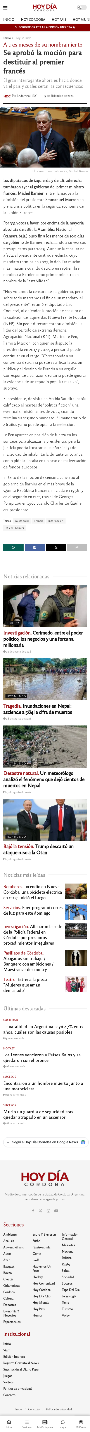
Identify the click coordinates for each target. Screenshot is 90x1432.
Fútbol (37, 1241)
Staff (6, 1350)
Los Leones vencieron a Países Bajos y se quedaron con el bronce (42, 1057)
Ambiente (10, 1234)
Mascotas (68, 1245)
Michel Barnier (14, 528)
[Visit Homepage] (44, 7)
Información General (70, 1236)
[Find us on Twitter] (40, 1210)
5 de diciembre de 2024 (59, 95)
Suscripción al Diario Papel (21, 1369)
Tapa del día (71, 1290)
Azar (6, 1260)
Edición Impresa (14, 1356)
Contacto (9, 1395)
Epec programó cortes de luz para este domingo (33, 910)
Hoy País (59, 19)
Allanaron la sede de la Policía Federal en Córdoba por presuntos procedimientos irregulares (32, 934)
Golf (36, 1260)
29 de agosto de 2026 (18, 651)
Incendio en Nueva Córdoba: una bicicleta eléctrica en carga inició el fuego (32, 891)
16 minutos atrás (15, 1066)
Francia (38, 520)
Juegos (7, 1376)
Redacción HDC (27, 95)
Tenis (65, 1302)
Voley (66, 1315)
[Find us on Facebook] (33, 1210)
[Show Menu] (5, 7)
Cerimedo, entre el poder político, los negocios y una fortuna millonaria (43, 638)
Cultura (8, 1298)
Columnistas (11, 1285)
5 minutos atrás (14, 1038)
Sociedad (10, 1019)
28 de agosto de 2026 (18, 718)
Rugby (66, 1264)
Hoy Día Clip (41, 1296)
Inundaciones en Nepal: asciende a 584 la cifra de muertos (37, 708)
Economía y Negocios (11, 1313)
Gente (37, 1253)
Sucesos (9, 1076)
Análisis (8, 1241)
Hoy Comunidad (44, 1283)
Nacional (68, 1251)
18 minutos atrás (15, 1094)
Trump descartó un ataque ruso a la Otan (38, 849)
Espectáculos (12, 1322)
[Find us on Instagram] (48, 1210)
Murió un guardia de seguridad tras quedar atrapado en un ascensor (38, 1114)
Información (56, 520)
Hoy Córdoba (33, 19)
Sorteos (8, 1382)
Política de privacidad (17, 1388)
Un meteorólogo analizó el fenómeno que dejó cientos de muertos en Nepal (44, 779)
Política (13, 623)
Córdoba (9, 1292)
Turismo (67, 1309)
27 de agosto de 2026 (18, 792)
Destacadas (22, 520)
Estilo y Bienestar (44, 1234)
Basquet (8, 1266)
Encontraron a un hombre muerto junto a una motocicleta (43, 1085)
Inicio (8, 19)
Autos (7, 1253)
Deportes (9, 1305)
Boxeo (7, 1273)
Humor (37, 1315)
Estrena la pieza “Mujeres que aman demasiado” (25, 984)
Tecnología (69, 1296)
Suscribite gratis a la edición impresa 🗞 (45, 27)
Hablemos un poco (42, 1268)
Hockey (9, 1048)
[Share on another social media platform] (77, 547)
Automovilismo (13, 1247)
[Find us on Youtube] (56, 1210)
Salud (65, 1270)
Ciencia (8, 1279)
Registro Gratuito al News (21, 1363)
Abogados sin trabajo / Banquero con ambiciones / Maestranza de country (28, 961)
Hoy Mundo (23, 38)
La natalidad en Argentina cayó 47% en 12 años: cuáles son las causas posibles (43, 1029)
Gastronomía (41, 1247)
